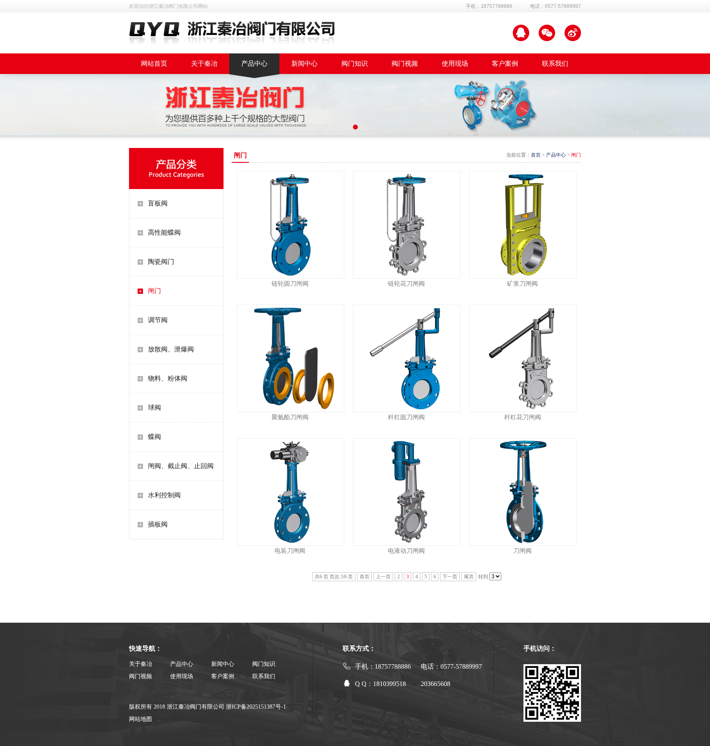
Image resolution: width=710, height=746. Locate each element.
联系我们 (263, 676)
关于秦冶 (140, 664)
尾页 (469, 577)
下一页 (450, 577)
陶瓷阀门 (161, 261)
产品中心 (556, 155)
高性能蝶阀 (164, 232)
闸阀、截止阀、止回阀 (181, 465)
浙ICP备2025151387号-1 (256, 707)
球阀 (154, 407)
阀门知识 (263, 664)
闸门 (154, 290)
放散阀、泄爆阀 (171, 349)
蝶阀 (154, 436)
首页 (536, 155)
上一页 (383, 577)
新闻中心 (222, 664)
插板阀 (158, 524)
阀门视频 (140, 676)
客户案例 (222, 676)
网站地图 (140, 719)
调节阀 (158, 319)
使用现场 (181, 676)
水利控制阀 (164, 495)
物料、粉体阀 (167, 378)
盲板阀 (158, 203)
